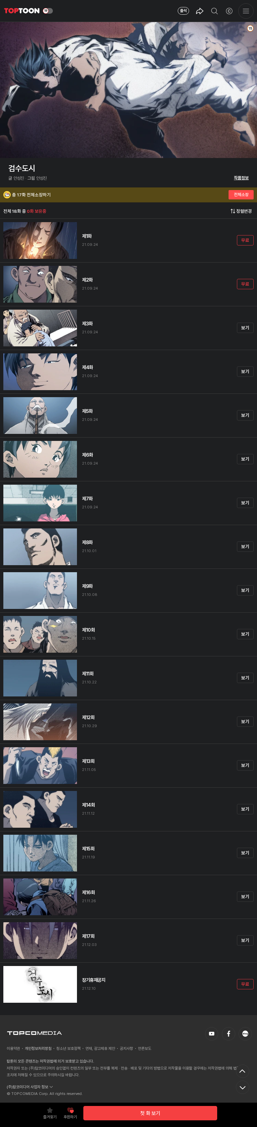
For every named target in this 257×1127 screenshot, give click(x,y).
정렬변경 (244, 211)
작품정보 (241, 177)
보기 (245, 327)
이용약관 (13, 1048)
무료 (245, 240)
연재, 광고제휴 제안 (100, 1048)
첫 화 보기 (150, 1113)
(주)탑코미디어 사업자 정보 (27, 1087)
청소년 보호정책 (68, 1048)
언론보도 (144, 1048)
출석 (183, 10)
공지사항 (126, 1048)
